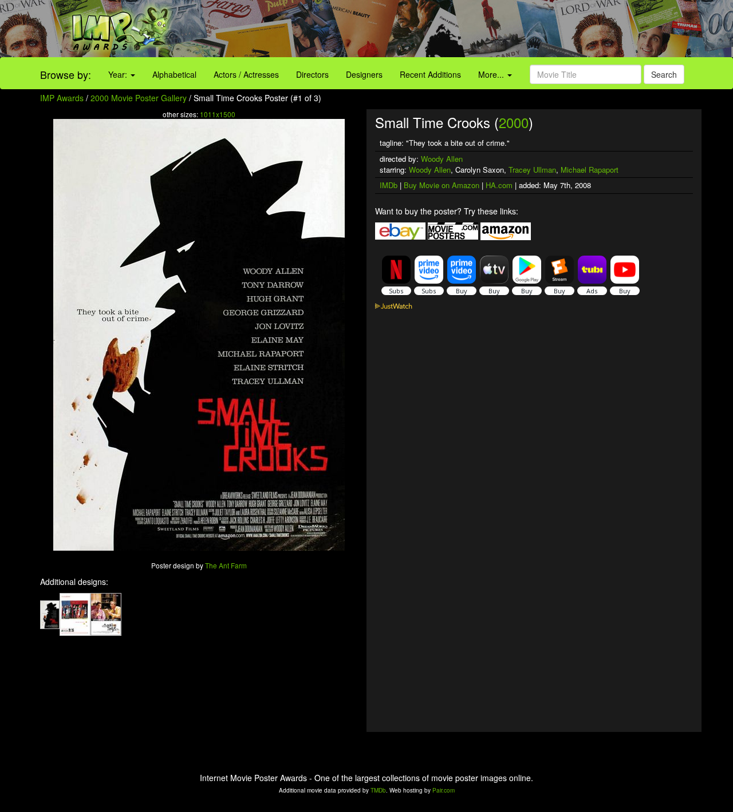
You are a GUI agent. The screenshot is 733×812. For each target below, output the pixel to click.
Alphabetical (174, 74)
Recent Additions (430, 74)
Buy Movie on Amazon (441, 185)
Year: (118, 74)
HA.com (499, 185)
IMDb (388, 185)
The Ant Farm (226, 565)
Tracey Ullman (532, 169)
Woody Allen (442, 158)
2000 (514, 122)
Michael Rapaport (589, 169)
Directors (312, 74)
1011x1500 (217, 114)
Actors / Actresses (246, 74)
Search (664, 74)
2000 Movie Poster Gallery (138, 98)
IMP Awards (62, 98)
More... (492, 74)
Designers (364, 74)
